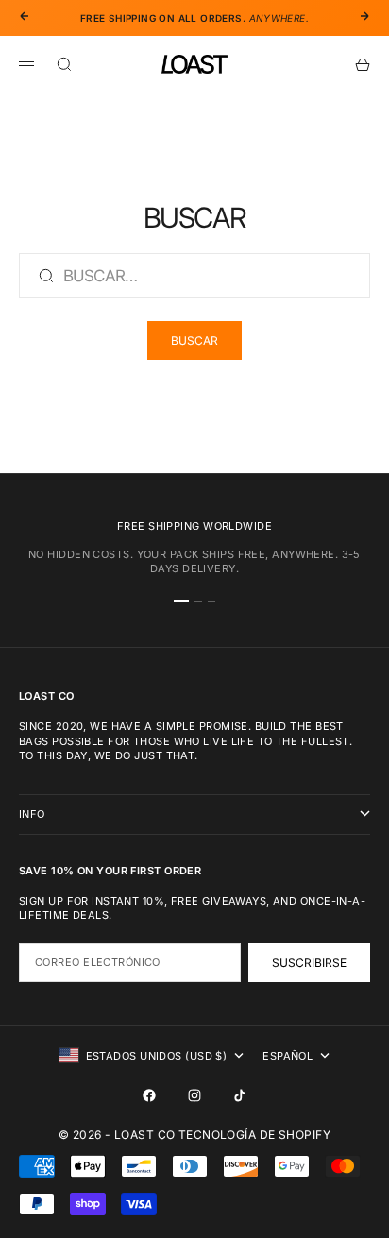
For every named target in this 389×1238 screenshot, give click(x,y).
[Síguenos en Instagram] (194, 1095)
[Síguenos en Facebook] (149, 1095)
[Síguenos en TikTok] (239, 1095)
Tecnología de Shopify (254, 1135)
